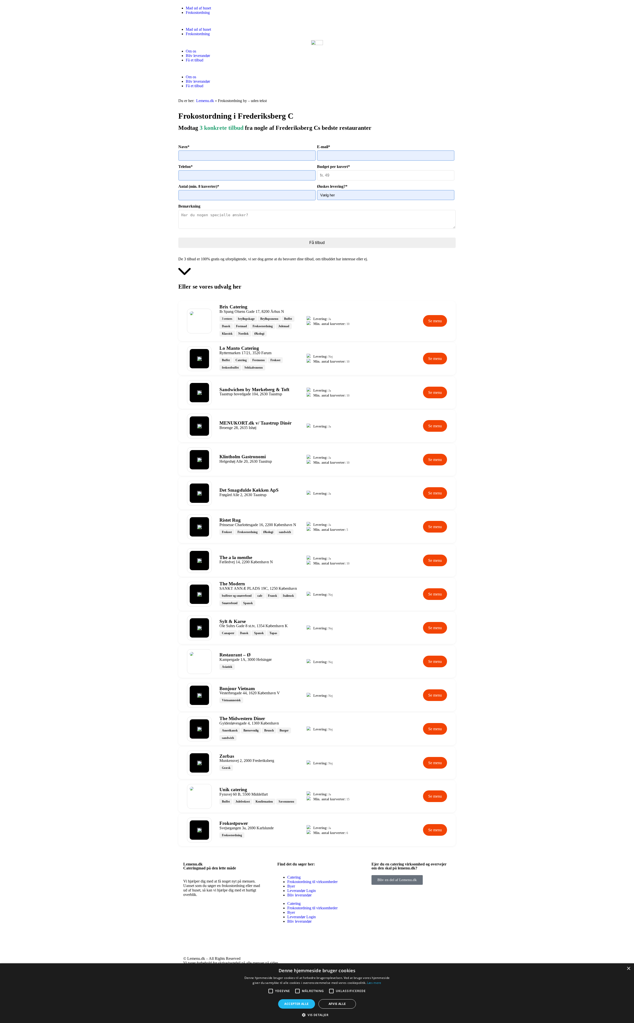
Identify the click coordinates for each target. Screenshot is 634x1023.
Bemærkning (189, 206)
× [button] (628, 968)
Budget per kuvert (333, 166)
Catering (294, 877)
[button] (317, 21)
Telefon (185, 166)
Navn (183, 147)
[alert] (317, 993)
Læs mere (374, 983)
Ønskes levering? (332, 186)
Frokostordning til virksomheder (312, 882)
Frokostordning (198, 12)
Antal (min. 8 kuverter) (198, 186)
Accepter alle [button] (296, 1004)
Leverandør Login (301, 890)
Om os (191, 51)
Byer (291, 886)
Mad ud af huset (198, 8)
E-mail (323, 147)
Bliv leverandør (198, 56)
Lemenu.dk (205, 101)
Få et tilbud (194, 60)
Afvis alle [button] (337, 1004)
